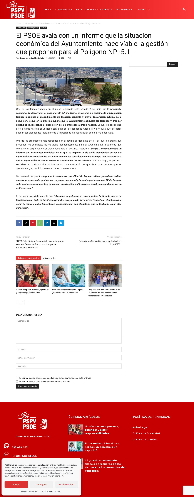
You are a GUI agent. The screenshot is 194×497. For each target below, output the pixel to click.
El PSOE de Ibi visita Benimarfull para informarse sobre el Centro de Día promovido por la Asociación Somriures (40, 244)
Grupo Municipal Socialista (32, 58)
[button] (184, 9)
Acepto (16, 484)
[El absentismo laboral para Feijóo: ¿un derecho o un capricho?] (68, 275)
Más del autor (49, 258)
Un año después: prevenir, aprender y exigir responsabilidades (102, 430)
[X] (26, 223)
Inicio (18, 23)
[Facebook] (19, 223)
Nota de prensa (32, 28)
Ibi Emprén (28, 23)
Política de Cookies (145, 439)
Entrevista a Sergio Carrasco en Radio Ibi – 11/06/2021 (100, 243)
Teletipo (43, 28)
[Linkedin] (47, 223)
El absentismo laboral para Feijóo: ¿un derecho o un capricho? (102, 447)
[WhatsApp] (40, 223)
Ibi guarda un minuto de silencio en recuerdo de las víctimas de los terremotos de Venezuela (104, 293)
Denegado (41, 484)
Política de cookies (29, 491)
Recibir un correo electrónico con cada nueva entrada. (44, 381)
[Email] (54, 223)
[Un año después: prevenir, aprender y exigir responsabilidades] (32, 275)
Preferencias (66, 484)
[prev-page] (18, 302)
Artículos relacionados (28, 258)
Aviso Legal (140, 427)
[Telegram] (61, 223)
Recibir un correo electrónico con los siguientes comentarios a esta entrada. (55, 378)
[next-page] (23, 302)
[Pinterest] (33, 223)
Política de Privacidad (51, 491)
